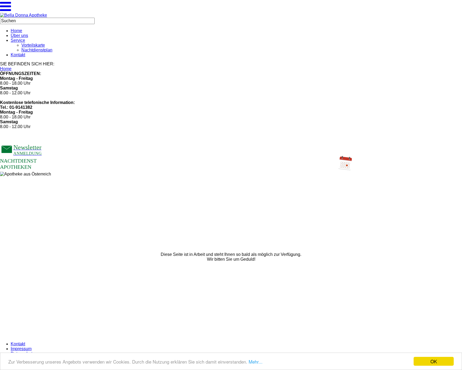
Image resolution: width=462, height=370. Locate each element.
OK (433, 361)
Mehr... (256, 361)
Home (5, 68)
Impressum (21, 348)
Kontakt (18, 344)
